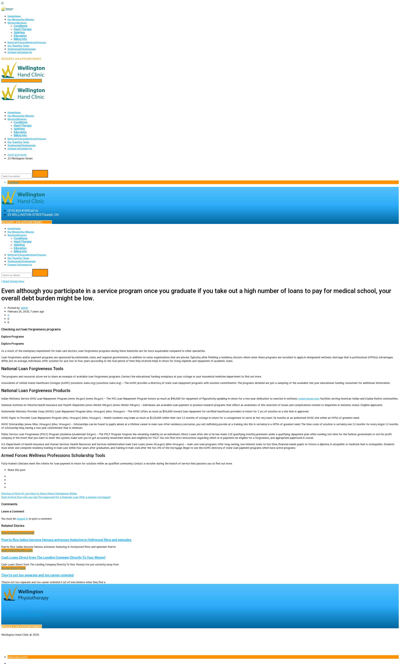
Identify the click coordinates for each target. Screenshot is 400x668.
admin (24, 308)
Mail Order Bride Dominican (17, 532)
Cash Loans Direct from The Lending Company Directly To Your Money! (53, 557)
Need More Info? (18, 657)
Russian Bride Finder (13, 568)
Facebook (13, 182)
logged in (22, 518)
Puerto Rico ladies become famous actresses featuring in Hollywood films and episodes (66, 540)
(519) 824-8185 (17, 155)
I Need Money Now (12, 281)
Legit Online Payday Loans (17, 550)
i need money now (308, 398)
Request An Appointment (22, 58)
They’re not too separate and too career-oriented (37, 575)
